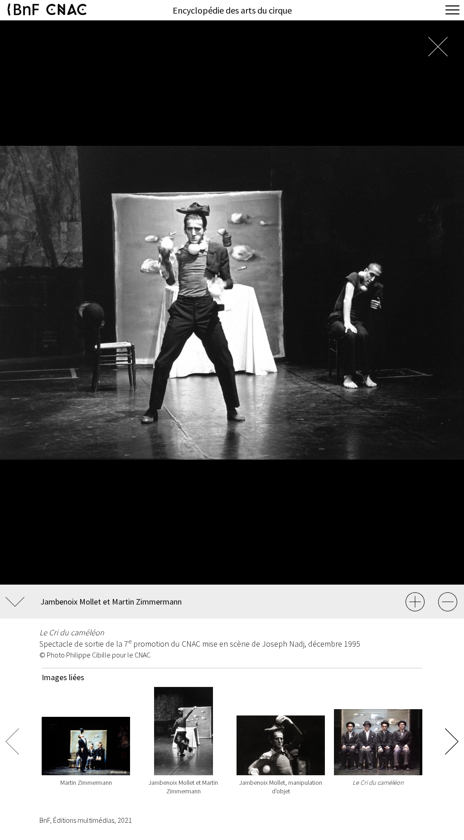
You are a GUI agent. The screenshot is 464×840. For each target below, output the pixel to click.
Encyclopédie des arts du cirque (232, 10)
